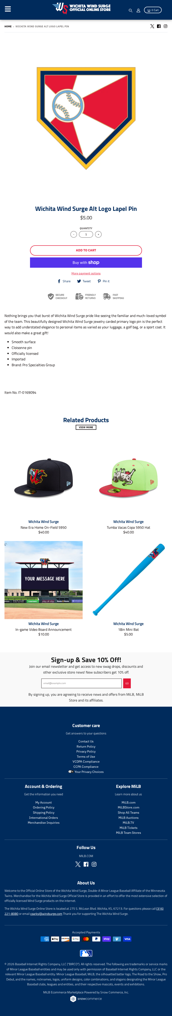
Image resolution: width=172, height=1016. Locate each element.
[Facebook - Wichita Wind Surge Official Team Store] (159, 26)
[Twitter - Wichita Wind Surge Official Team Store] (152, 26)
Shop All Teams (128, 813)
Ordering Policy (43, 807)
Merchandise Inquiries (44, 823)
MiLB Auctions (128, 818)
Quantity (86, 228)
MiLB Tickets (129, 828)
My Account (43, 802)
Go (127, 683)
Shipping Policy (43, 813)
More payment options (86, 273)
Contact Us (86, 741)
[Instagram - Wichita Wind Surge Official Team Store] (165, 26)
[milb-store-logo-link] (86, 955)
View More (86, 427)
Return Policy (86, 746)
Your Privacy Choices (89, 772)
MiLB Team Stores (128, 833)
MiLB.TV (128, 823)
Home (8, 26)
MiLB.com (128, 802)
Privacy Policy (86, 751)
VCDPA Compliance (86, 761)
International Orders (43, 818)
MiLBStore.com (128, 807)
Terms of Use (86, 757)
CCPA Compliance (86, 767)
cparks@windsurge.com (46, 913)
